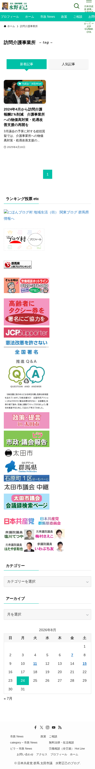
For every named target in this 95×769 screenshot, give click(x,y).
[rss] (60, 727)
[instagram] (47, 727)
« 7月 (8, 698)
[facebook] (35, 727)
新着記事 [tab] (26, 64)
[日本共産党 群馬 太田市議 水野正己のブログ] (15, 6)
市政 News (17, 736)
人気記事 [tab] (68, 64)
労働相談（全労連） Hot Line (67, 748)
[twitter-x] (41, 727)
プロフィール (58, 754)
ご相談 (53, 736)
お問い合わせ (25, 754)
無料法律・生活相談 (61, 742)
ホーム (74, 754)
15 (85, 664)
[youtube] (53, 727)
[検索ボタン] (77, 6)
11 (35, 664)
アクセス (41, 754)
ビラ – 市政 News (21, 748)
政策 (43, 736)
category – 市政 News (23, 742)
